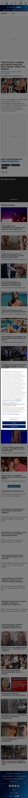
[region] (14, 399)
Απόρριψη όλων (14, 426)
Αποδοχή (14, 422)
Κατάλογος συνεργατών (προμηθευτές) (11, 414)
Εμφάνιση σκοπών (14, 419)
